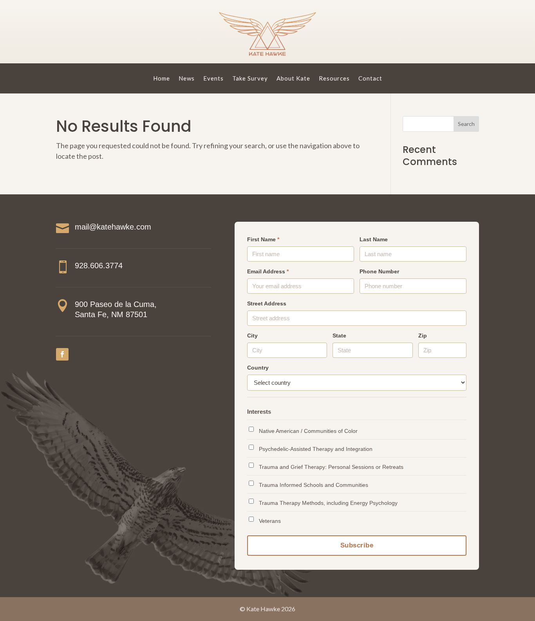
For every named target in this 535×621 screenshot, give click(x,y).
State (339, 336)
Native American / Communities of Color (308, 431)
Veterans (270, 521)
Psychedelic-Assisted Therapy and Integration (315, 449)
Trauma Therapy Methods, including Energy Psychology (328, 503)
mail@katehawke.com (113, 227)
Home (161, 78)
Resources (334, 78)
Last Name (374, 239)
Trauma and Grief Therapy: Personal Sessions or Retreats (331, 467)
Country (258, 368)
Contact (370, 78)
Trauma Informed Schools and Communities (313, 485)
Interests (259, 411)
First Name (263, 239)
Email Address (268, 272)
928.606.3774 (99, 265)
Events (213, 78)
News (187, 78)
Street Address (266, 304)
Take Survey (250, 78)
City (252, 336)
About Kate (293, 78)
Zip (422, 336)
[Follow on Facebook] (62, 354)
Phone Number (379, 272)
